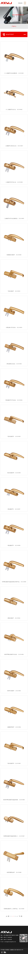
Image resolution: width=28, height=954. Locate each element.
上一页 (7, 916)
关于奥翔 (3, 949)
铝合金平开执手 (9, 34)
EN (21, 3)
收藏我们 (12, 949)
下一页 (20, 916)
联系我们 (7, 949)
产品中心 (14, 26)
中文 (19, 3)
